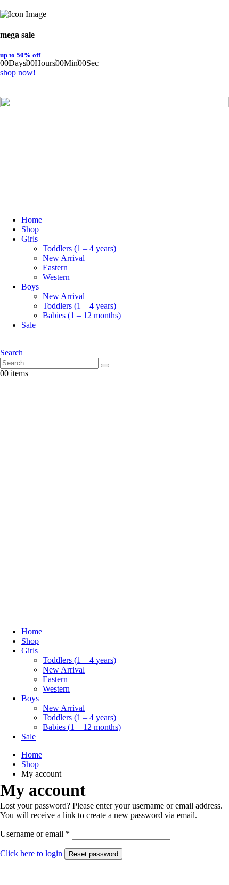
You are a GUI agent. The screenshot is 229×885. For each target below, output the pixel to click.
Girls (29, 238)
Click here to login (31, 853)
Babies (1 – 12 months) (82, 315)
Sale (28, 324)
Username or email (35, 833)
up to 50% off (20, 55)
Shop (30, 229)
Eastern (55, 267)
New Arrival (64, 257)
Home (31, 219)
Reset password (93, 854)
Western (56, 277)
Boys (30, 286)
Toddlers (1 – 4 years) (79, 248)
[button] (11, 352)
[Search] (105, 365)
